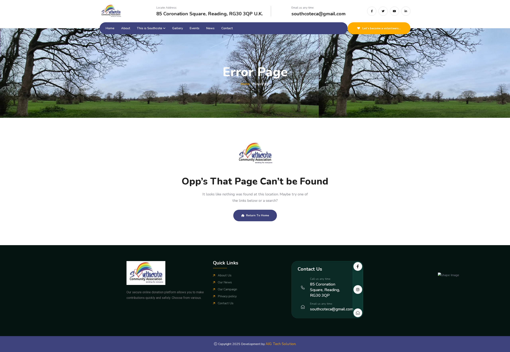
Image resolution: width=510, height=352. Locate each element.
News (210, 28)
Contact (227, 28)
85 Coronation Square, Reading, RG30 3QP (325, 290)
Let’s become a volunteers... (381, 28)
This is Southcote (149, 28)
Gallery (177, 28)
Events (194, 28)
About (125, 28)
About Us (224, 275)
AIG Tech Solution (281, 343)
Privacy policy (227, 296)
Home (110, 28)
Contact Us (225, 303)
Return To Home (257, 215)
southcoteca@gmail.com (318, 14)
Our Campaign (227, 289)
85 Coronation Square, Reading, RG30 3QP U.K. (209, 14)
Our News (225, 282)
